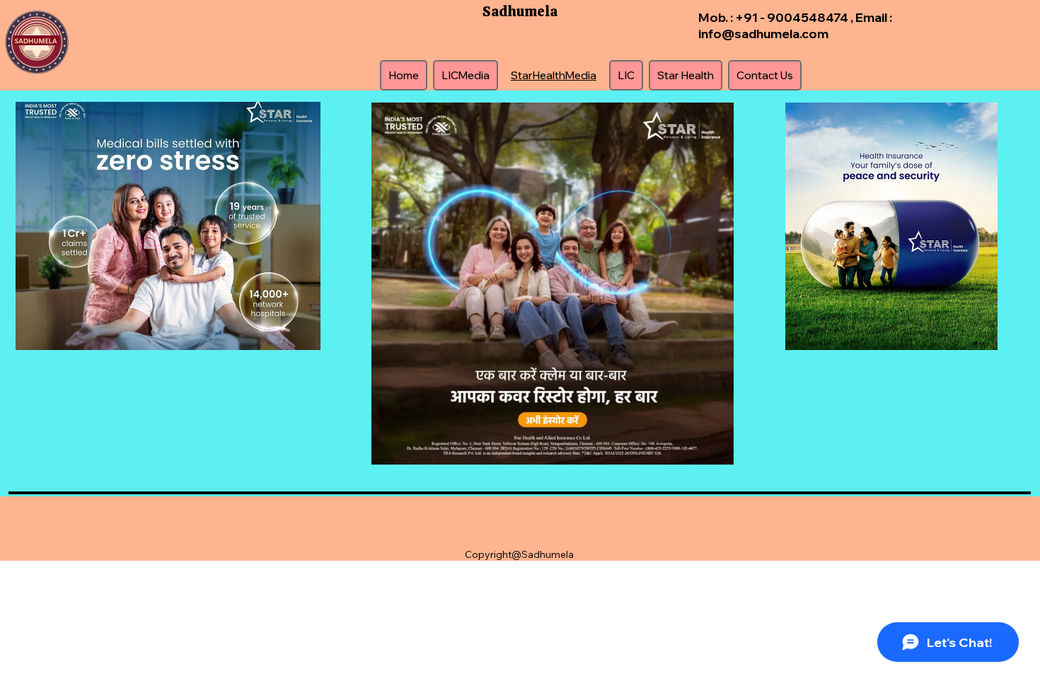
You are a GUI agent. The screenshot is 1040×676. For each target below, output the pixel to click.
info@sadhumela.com (763, 33)
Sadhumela (520, 11)
